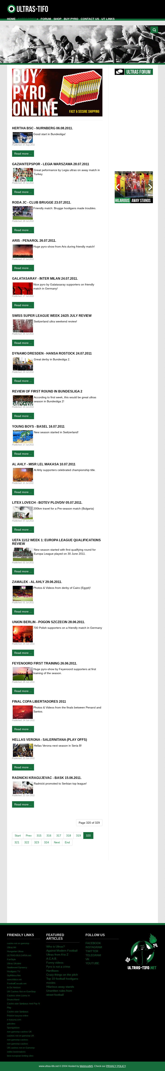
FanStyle (11, 959)
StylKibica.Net (14, 975)
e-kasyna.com (14, 1019)
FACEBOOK (93, 943)
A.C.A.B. (51, 958)
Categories (27, 18)
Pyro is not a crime (58, 966)
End (67, 842)
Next (57, 842)
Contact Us (90, 18)
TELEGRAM (93, 955)
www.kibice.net (14, 979)
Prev (29, 835)
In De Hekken (14, 987)
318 (68, 835)
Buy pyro (71, 18)
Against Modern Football (61, 950)
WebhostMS (86, 1066)
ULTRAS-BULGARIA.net (19, 955)
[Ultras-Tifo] (28, 7)
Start (18, 835)
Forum (46, 18)
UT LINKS (107, 18)
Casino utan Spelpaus (17, 1011)
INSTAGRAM (94, 947)
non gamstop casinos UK (19, 1031)
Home (11, 18)
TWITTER (92, 951)
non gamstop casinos (17, 1039)
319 (78, 835)
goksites (11, 1023)
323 (36, 842)
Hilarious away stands (60, 986)
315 (39, 835)
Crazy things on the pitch (62, 974)
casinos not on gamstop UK (20, 1035)
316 (48, 835)
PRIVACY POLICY (116, 1066)
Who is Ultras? (55, 946)
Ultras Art (11, 947)
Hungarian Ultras (15, 951)
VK (87, 959)
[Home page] (141, 951)
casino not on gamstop (18, 943)
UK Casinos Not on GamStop (21, 991)
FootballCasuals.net (16, 983)
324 (46, 842)
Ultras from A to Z (57, 954)
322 (26, 842)
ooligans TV (13, 971)
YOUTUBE (92, 963)
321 (16, 842)
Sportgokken (13, 1027)
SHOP (57, 18)
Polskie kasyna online (17, 1015)
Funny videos (54, 962)
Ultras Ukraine (14, 963)
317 (58, 835)
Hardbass (52, 970)
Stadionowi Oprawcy (17, 967)
